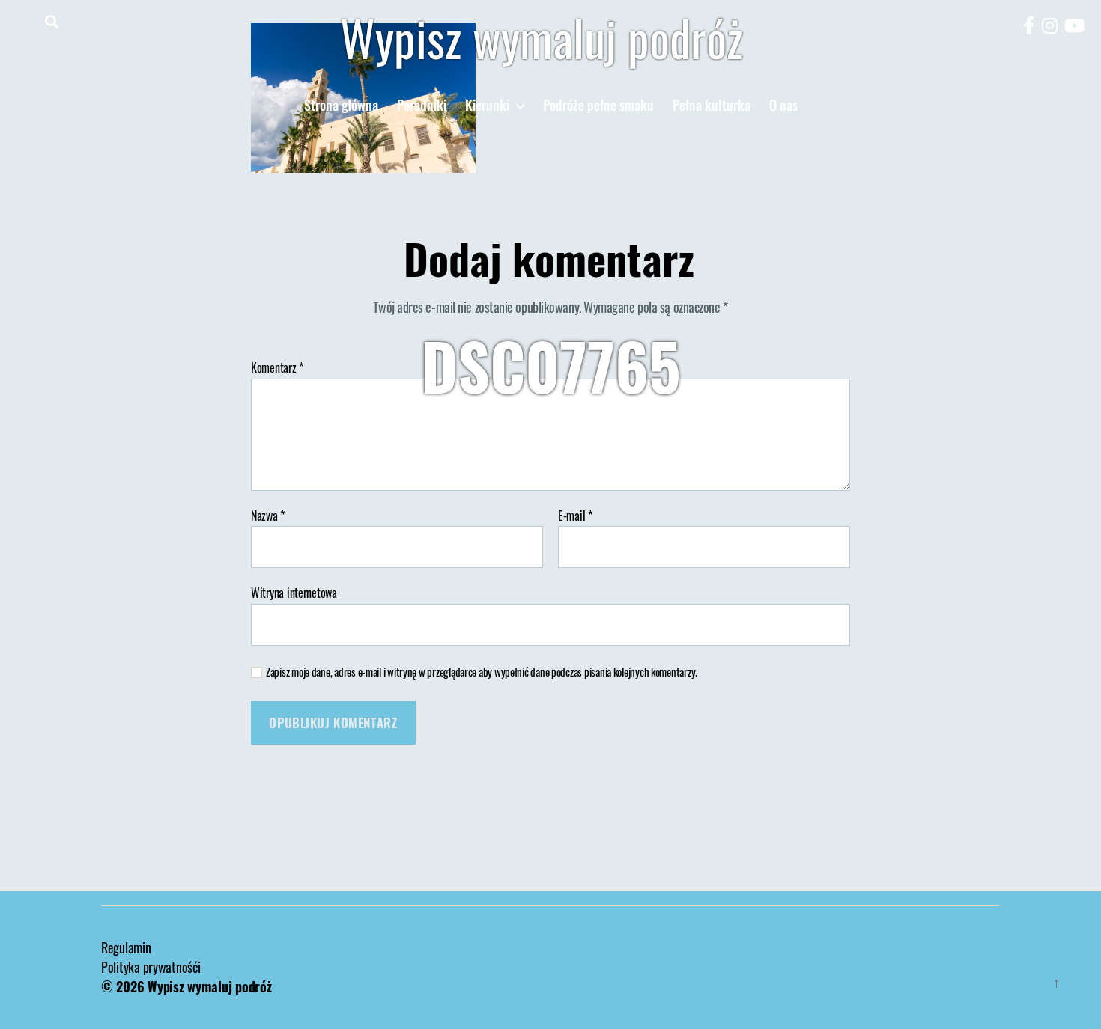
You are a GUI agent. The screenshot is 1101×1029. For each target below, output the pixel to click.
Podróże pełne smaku (598, 105)
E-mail (575, 516)
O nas (783, 105)
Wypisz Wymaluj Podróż (466, 433)
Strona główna (341, 105)
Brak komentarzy (697, 433)
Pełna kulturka (711, 105)
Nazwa (268, 516)
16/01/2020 (589, 433)
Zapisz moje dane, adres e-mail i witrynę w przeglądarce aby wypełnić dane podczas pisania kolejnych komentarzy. (481, 672)
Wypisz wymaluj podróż (541, 37)
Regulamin (126, 947)
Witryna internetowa (294, 592)
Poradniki (421, 105)
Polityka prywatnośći (151, 967)
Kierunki (487, 105)
